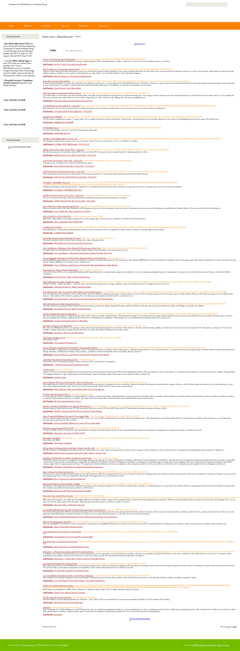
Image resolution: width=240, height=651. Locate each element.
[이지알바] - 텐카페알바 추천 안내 (56, 182)
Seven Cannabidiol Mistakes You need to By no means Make (66, 416)
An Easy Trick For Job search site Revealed (59, 59)
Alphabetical (78, 50)
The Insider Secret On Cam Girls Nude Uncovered (62, 238)
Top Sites (65, 26)
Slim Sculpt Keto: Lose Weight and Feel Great (60, 542)
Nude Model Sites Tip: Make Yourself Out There (61, 304)
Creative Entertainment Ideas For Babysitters (59, 314)
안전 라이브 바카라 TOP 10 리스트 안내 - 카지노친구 (64, 171)
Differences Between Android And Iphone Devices (62, 93)
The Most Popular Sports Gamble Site (57, 597)
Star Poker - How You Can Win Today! (57, 326)
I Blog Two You (223, 645)
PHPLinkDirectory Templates (205, 645)
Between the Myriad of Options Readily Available (61, 484)
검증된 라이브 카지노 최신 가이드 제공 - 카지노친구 (64, 150)
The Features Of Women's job (54, 338)
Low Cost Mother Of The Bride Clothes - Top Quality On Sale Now (68, 575)
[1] (228, 627)
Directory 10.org (28, 15)
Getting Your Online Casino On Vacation (58, 585)
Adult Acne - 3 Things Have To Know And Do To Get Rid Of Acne (68, 552)
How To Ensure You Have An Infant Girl (58, 472)
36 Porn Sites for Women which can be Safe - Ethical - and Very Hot (69, 448)
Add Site (28, 26)
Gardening (47, 607)
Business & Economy (65, 36)
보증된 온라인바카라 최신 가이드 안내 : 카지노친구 (63, 195)
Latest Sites (46, 26)
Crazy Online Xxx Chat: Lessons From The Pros (61, 206)
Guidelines (83, 26)
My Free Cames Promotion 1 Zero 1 (56, 394)
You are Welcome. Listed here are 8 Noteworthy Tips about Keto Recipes (70, 348)
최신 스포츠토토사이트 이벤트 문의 (57, 216)
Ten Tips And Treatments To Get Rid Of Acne (60, 564)
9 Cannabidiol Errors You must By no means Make (62, 532)
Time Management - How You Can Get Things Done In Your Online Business (72, 292)
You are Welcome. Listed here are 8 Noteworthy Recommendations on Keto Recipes (74, 258)
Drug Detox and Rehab (51, 438)
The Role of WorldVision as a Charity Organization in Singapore (67, 458)
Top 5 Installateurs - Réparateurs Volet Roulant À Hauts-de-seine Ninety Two (72, 248)
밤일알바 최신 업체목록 (52, 117)
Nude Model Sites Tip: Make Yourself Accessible (61, 282)
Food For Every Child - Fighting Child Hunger (60, 270)
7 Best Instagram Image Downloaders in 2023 (60, 359)
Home (11, 26)
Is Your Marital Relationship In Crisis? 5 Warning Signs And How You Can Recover (74, 510)
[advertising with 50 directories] (139, 619)
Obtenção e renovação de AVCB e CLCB (58, 428)
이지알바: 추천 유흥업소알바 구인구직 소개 (60, 139)
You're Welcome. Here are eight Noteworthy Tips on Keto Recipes (68, 382)
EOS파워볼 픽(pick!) (51, 128)
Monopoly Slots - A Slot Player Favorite (58, 496)
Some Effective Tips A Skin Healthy (56, 81)
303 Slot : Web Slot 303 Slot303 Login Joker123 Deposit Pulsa (66, 406)
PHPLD (65, 645)
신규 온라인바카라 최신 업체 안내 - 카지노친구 (62, 106)
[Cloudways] (139, 44)
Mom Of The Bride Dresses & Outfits (57, 522)
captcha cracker (49, 369)
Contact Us (103, 26)
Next (235, 627)
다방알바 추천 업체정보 (52, 227)
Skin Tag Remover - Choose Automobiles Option (61, 69)
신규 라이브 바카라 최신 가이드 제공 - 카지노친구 (63, 161)
